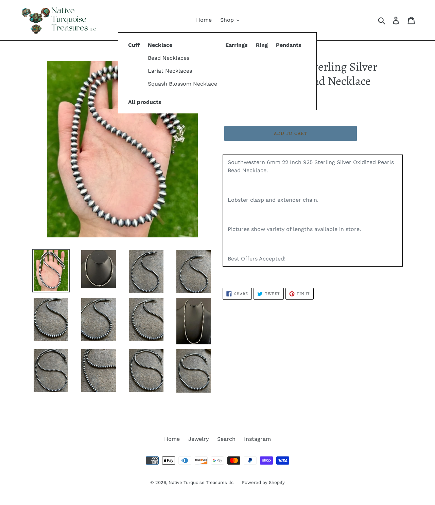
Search (226, 439)
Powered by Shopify (263, 482)
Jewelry (198, 439)
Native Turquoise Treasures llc (201, 482)
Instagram (257, 439)
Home (172, 439)
